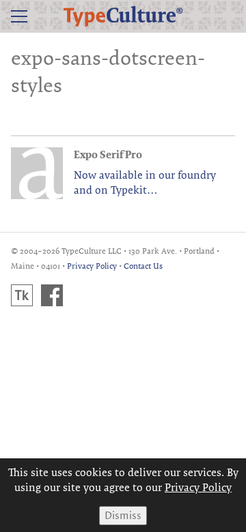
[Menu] (19, 16)
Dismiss (123, 515)
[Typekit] (22, 295)
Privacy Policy (92, 266)
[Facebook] (52, 295)
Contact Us (143, 266)
